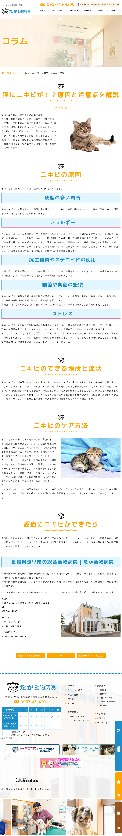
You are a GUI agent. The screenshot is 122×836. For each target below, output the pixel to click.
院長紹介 (100, 10)
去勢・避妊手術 (106, 698)
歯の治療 (103, 705)
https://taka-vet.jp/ (11, 626)
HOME (8, 73)
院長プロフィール (78, 716)
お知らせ (101, 718)
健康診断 (103, 690)
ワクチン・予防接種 (108, 701)
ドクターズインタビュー (81, 720)
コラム (18, 73)
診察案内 (101, 686)
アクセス (114, 10)
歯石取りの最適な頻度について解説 (31, 656)
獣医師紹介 (73, 712)
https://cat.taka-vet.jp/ (14, 636)
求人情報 (101, 714)
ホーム (42, 10)
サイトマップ (103, 723)
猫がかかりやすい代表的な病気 (92, 656)
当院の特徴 (74, 10)
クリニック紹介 (57, 10)
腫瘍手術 (103, 694)
